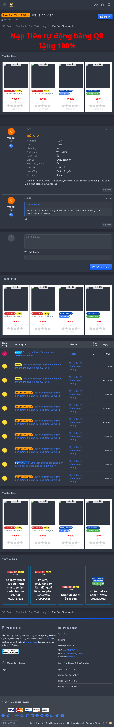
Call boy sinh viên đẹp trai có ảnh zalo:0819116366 (35, 354)
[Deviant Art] (8, 715)
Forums (61, 639)
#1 (111, 129)
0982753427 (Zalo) (70, 650)
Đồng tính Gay (30, 642)
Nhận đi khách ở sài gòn (42, 93)
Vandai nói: (32, 204)
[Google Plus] (22, 715)
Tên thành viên (31, 251)
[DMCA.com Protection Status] (10, 653)
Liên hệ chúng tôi (66, 645)
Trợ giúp (90, 723)
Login (4, 669)
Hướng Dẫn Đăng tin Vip (69, 675)
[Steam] (47, 715)
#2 (111, 198)
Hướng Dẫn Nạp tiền (67, 686)
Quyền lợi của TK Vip (67, 669)
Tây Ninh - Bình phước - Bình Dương (76, 366)
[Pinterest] (37, 715)
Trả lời (108, 189)
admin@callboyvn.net (73, 653)
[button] (4, 4)
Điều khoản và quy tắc (55, 723)
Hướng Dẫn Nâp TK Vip (68, 680)
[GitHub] (17, 715)
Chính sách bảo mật (76, 723)
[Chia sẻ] (107, 129)
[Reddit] (42, 715)
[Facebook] (3, 715)
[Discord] (12, 715)
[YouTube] (62, 715)
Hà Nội (72, 353)
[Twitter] (57, 715)
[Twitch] (52, 715)
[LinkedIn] (32, 715)
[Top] (107, 723)
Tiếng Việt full (11, 723)
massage (45, 638)
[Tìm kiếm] (109, 5)
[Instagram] (27, 715)
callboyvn (70, 656)
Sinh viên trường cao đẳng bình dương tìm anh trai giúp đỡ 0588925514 (38, 366)
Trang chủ (62, 634)
